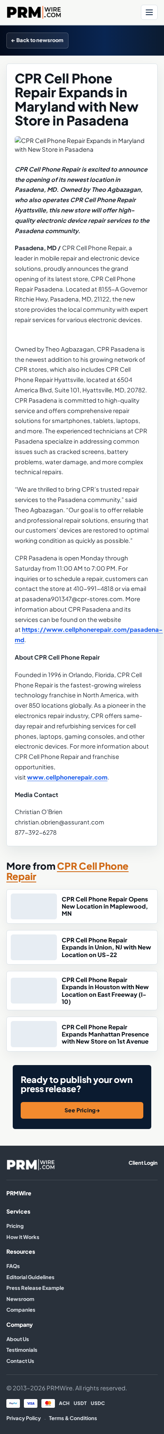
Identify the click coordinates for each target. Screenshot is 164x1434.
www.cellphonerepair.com (67, 777)
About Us (17, 1339)
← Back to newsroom (37, 40)
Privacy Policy (23, 1418)
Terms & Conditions (73, 1418)
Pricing (14, 1226)
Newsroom (20, 1299)
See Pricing (82, 1110)
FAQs (13, 1266)
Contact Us (20, 1361)
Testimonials (21, 1350)
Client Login (143, 1163)
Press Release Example (35, 1288)
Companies (20, 1310)
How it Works (22, 1237)
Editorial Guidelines (30, 1277)
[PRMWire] (30, 1164)
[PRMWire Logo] (71, 12)
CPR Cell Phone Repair (67, 871)
